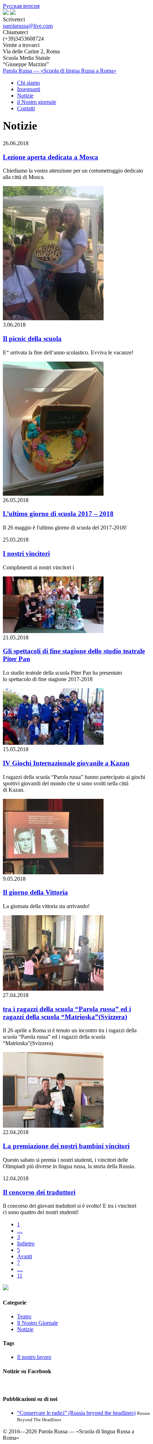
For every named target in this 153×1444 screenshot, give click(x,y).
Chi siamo (28, 83)
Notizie (25, 96)
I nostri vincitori (26, 553)
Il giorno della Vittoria (35, 892)
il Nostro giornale (36, 102)
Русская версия (21, 6)
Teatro (24, 1316)
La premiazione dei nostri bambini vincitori (66, 1146)
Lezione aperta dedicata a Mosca (50, 157)
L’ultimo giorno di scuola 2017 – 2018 (58, 513)
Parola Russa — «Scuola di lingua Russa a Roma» (59, 71)
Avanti (24, 1256)
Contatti (26, 108)
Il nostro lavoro (34, 1357)
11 (19, 1275)
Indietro (26, 1243)
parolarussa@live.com (28, 26)
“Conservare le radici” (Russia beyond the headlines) (76, 1413)
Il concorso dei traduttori (39, 1192)
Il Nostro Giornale (37, 1323)
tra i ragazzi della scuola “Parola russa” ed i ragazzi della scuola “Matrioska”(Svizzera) (67, 1013)
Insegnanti (28, 89)
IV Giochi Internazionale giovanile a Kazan (66, 763)
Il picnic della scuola (32, 338)
